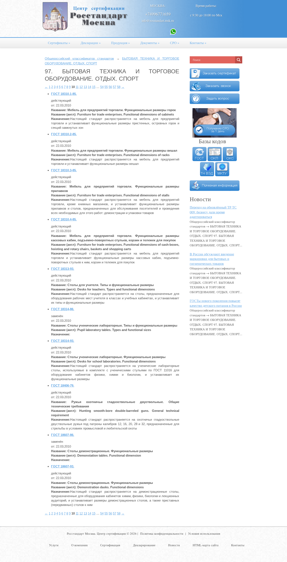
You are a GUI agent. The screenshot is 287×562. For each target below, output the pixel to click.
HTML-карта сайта (206, 545)
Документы (149, 43)
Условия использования (204, 533)
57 (114, 87)
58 (118, 87)
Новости (174, 545)
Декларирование (144, 545)
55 (106, 87)
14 (89, 87)
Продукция (120, 43)
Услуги (53, 545)
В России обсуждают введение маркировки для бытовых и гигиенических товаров (212, 259)
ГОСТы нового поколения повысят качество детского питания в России (216, 303)
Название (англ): (63, 114)
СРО (174, 43)
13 (85, 87)
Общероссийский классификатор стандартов (79, 58)
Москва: (158, 5)
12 (81, 87)
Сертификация (110, 545)
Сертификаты (59, 43)
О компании (79, 545)
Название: (59, 110)
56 (110, 87)
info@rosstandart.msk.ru (158, 20)
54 (102, 87)
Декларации (91, 43)
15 (93, 87)
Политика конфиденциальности (161, 533)
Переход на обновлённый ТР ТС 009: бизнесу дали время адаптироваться (213, 212)
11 (77, 87)
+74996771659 (158, 14)
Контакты (198, 43)
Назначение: (60, 119)
